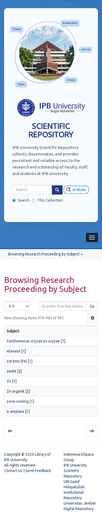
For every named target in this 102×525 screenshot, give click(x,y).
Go (92, 306)
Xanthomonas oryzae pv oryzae (33, 341)
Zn (9, 381)
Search (23, 200)
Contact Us (13, 470)
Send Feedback (38, 470)
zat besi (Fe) (17, 361)
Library (40, 454)
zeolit (11, 371)
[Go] (57, 190)
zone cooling (18, 401)
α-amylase (15, 411)
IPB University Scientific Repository (75, 470)
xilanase (13, 351)
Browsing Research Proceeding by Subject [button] (44, 254)
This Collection (50, 200)
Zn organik (15, 391)
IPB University (15, 460)
